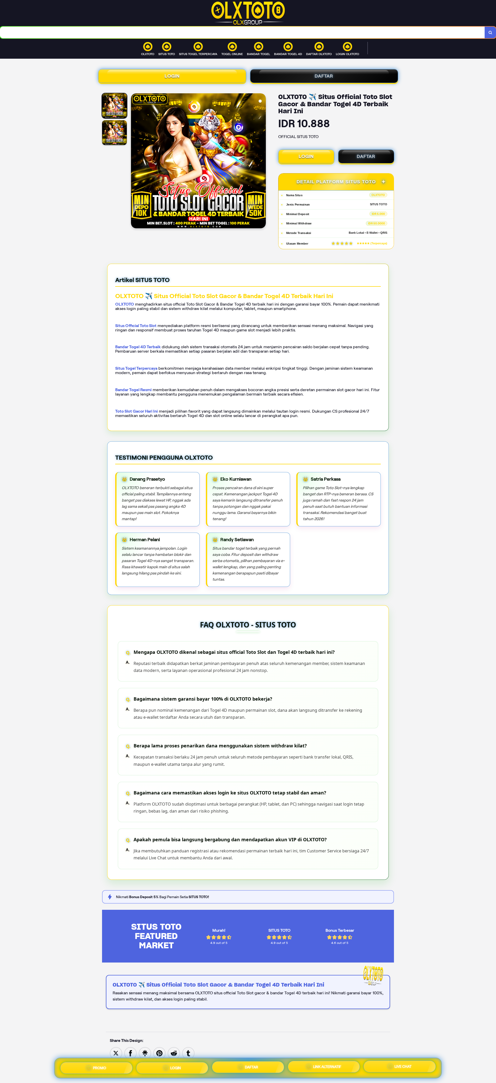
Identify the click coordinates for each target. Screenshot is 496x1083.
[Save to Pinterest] (159, 1053)
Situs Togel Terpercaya (136, 368)
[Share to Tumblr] (188, 1053)
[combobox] (242, 32)
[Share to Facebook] (130, 1053)
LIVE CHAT (403, 1067)
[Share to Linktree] (145, 1053)
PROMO (99, 1067)
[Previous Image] (135, 162)
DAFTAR (324, 76)
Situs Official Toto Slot (136, 325)
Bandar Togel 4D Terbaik (138, 347)
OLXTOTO (124, 304)
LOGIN (172, 76)
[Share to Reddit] (174, 1053)
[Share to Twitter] (116, 1053)
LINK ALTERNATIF (327, 1066)
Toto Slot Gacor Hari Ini (136, 411)
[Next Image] (262, 162)
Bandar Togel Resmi (133, 390)
